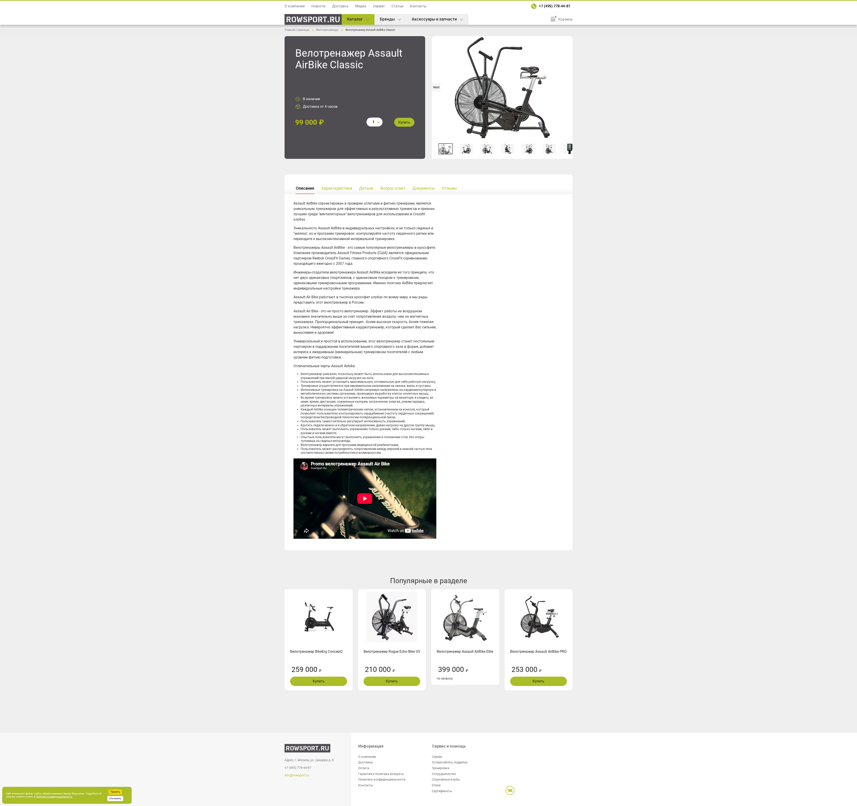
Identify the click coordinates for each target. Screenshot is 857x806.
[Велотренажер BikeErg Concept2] (318, 617)
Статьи (397, 6)
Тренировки (440, 768)
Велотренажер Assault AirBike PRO (538, 651)
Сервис (379, 6)
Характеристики (336, 188)
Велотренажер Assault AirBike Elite (465, 651)
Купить (404, 122)
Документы (424, 188)
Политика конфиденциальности (381, 779)
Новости (318, 6)
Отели (436, 785)
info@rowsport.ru (297, 775)
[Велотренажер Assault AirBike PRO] (538, 617)
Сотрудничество (444, 774)
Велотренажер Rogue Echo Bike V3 (392, 651)
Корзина (565, 19)
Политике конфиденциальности (54, 796)
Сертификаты (442, 791)
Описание (305, 188)
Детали (366, 188)
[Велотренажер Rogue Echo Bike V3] (391, 617)
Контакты (418, 6)
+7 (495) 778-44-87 (554, 6)
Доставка (340, 6)
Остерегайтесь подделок (450, 762)
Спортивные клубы (446, 779)
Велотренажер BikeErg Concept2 (316, 651)
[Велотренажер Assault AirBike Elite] (465, 617)
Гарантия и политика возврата (381, 774)
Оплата (363, 768)
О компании (295, 6)
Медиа (360, 6)
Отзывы (449, 188)
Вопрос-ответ (393, 188)
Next (436, 87)
